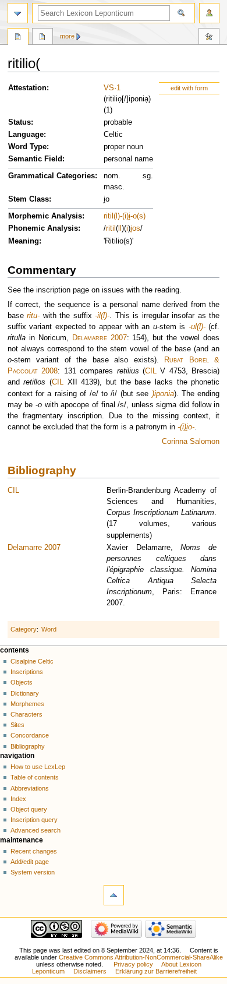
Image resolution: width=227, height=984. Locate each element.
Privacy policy (133, 964)
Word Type (27, 147)
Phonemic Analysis (43, 228)
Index (18, 798)
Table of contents (34, 777)
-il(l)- (102, 316)
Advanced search (35, 830)
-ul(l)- (197, 327)
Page (18, 38)
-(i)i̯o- (186, 427)
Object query (28, 809)
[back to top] (114, 895)
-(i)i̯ (125, 216)
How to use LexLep (37, 766)
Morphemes (27, 703)
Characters (26, 714)
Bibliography (42, 470)
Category (23, 629)
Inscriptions (26, 671)
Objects (21, 682)
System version (32, 872)
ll (120, 228)
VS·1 (112, 88)
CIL (151, 371)
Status (19, 122)
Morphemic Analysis (45, 216)
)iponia (163, 394)
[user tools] (209, 13)
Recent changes (33, 851)
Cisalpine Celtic (32, 661)
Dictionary (24, 693)
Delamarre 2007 (99, 338)
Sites (17, 724)
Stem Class (28, 199)
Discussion (42, 38)
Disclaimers (90, 971)
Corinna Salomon (190, 442)
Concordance (29, 735)
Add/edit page (29, 861)
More (67, 36)
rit (107, 216)
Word (48, 629)
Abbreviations (29, 788)
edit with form (189, 87)
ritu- (33, 316)
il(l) (115, 216)
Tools (209, 38)
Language (26, 135)
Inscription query (34, 819)
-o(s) (138, 216)
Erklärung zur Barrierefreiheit (156, 971)
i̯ (131, 228)
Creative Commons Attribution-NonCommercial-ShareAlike (141, 957)
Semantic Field (35, 159)
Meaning (23, 241)
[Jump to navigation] (18, 13)
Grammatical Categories (51, 176)
